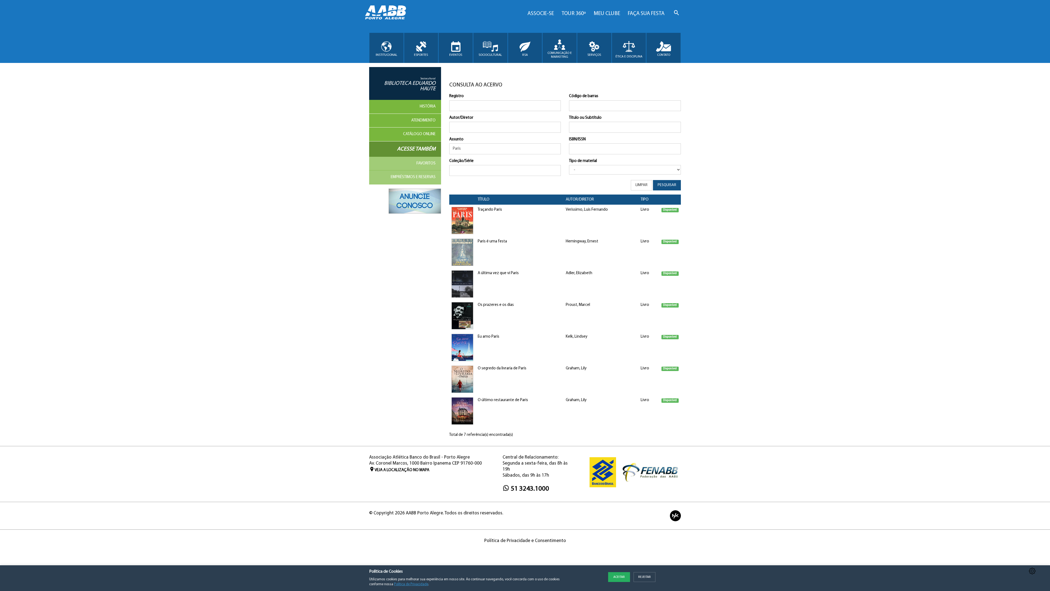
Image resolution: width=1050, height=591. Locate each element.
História (428, 107)
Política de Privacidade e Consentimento (525, 540)
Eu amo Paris (488, 337)
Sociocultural (490, 55)
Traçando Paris (490, 210)
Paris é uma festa (492, 241)
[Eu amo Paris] (462, 348)
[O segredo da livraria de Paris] (462, 379)
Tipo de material (583, 161)
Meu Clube (607, 13)
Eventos (455, 55)
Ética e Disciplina (629, 56)
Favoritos (426, 163)
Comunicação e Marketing (559, 55)
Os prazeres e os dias (496, 305)
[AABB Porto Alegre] (385, 12)
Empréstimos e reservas (413, 177)
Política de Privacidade (411, 584)
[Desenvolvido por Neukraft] (675, 515)
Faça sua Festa (646, 13)
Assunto (456, 139)
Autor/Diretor (461, 118)
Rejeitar (644, 577)
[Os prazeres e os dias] (462, 316)
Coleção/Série (461, 161)
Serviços (594, 55)
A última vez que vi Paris (498, 273)
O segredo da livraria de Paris (502, 368)
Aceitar (619, 577)
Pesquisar (667, 185)
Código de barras (583, 96)
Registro (456, 96)
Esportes (421, 55)
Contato (663, 55)
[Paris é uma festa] (462, 252)
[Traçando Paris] (462, 221)
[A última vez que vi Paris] (462, 284)
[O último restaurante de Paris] (462, 411)
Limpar (641, 185)
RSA (525, 55)
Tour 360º (574, 13)
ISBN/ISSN (577, 139)
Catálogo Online (419, 134)
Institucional (386, 55)
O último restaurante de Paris (503, 400)
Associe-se (540, 13)
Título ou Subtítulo (585, 118)
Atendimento (423, 120)
